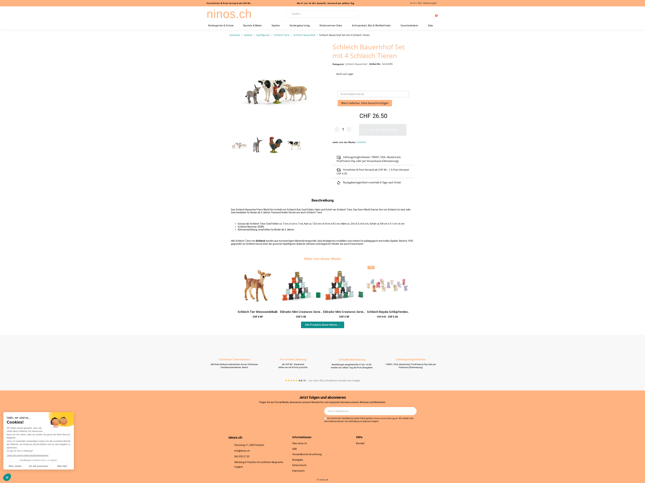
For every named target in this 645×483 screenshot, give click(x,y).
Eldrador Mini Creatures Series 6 (344, 313)
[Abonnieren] (412, 411)
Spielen (276, 25)
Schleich (361, 142)
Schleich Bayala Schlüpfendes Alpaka (387, 313)
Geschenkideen (409, 25)
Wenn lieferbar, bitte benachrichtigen (365, 103)
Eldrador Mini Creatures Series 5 (301, 313)
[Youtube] (279, 411)
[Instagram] (261, 411)
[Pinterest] (288, 411)
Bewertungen (430, 3)
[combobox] (322, 14)
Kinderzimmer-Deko (331, 25)
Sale (430, 25)
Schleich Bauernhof (356, 64)
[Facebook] (270, 411)
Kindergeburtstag (300, 25)
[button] (317, 89)
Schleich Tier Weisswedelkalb (258, 312)
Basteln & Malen (252, 25)
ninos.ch (229, 13)
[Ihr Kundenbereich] (429, 14)
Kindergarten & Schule (220, 25)
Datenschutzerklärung (384, 418)
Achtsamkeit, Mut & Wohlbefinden (371, 25)
